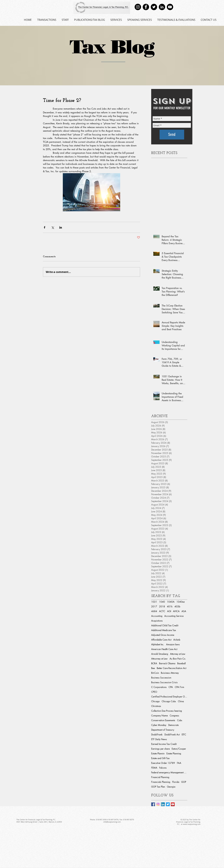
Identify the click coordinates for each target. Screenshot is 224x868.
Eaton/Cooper (179, 748)
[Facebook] (146, 7)
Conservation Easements (163, 720)
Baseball (181, 663)
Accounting (156, 616)
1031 (154, 601)
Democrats (173, 725)
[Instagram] (138, 7)
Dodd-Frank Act (172, 734)
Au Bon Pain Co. (178, 658)
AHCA (176, 611)
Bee (153, 668)
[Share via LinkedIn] (60, 227)
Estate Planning (173, 753)
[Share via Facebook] (44, 227)
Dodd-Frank (157, 734)
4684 (154, 611)
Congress (174, 715)
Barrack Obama (167, 663)
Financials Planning (160, 782)
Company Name (159, 715)
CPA (171, 687)
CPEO (154, 691)
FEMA (154, 767)
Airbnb (176, 639)
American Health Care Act (164, 649)
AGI (169, 611)
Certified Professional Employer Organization (169, 696)
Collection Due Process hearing (166, 710)
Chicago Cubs (169, 701)
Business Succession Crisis (164, 682)
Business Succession (161, 677)
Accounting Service (173, 616)
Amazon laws (173, 644)
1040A (170, 601)
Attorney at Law (177, 653)
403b (177, 606)
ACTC (162, 611)
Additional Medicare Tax (163, 630)
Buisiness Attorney (170, 672)
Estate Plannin (157, 753)
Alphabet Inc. (157, 644)
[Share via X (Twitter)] (52, 227)
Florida (175, 782)
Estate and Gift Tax (160, 758)
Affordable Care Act (161, 639)
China (181, 701)
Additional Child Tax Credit (164, 625)
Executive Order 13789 (163, 763)
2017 (154, 606)
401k (170, 606)
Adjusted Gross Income (162, 635)
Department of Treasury (162, 729)
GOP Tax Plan (158, 786)
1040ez (180, 601)
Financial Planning (160, 777)
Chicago (155, 701)
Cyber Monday (158, 725)
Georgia (171, 786)
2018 (162, 606)
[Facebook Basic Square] (153, 804)
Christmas (156, 706)
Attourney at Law (159, 658)
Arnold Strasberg (159, 653)
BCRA (154, 663)
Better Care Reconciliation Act (171, 668)
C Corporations (159, 687)
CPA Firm (179, 687)
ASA (184, 611)
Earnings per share (160, 748)
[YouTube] (170, 7)
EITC (184, 734)
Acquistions (157, 620)
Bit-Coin (155, 672)
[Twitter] (154, 7)
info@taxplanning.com (112, 822)
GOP (183, 782)
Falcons (163, 767)
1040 (162, 601)
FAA (179, 763)
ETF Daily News (159, 739)
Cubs (179, 720)
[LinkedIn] (162, 7)
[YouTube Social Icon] (173, 804)
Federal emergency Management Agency (169, 772)
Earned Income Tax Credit (164, 744)
